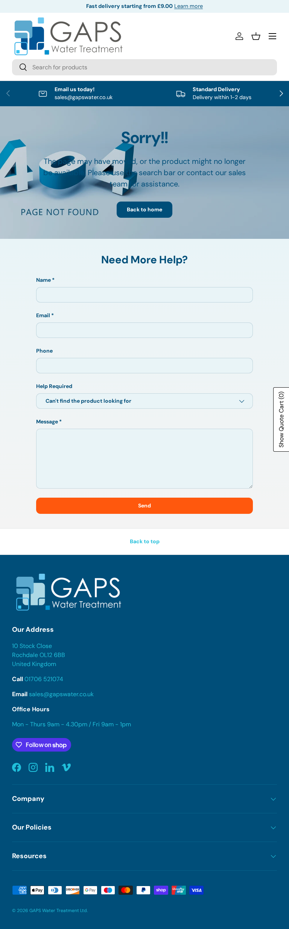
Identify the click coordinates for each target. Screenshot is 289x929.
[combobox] (144, 67)
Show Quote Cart (281, 419)
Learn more (188, 6)
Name (43, 280)
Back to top (145, 541)
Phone (44, 350)
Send (144, 505)
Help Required (54, 386)
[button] (256, 36)
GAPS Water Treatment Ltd (58, 911)
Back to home (144, 209)
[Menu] (272, 36)
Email (43, 315)
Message (47, 421)
